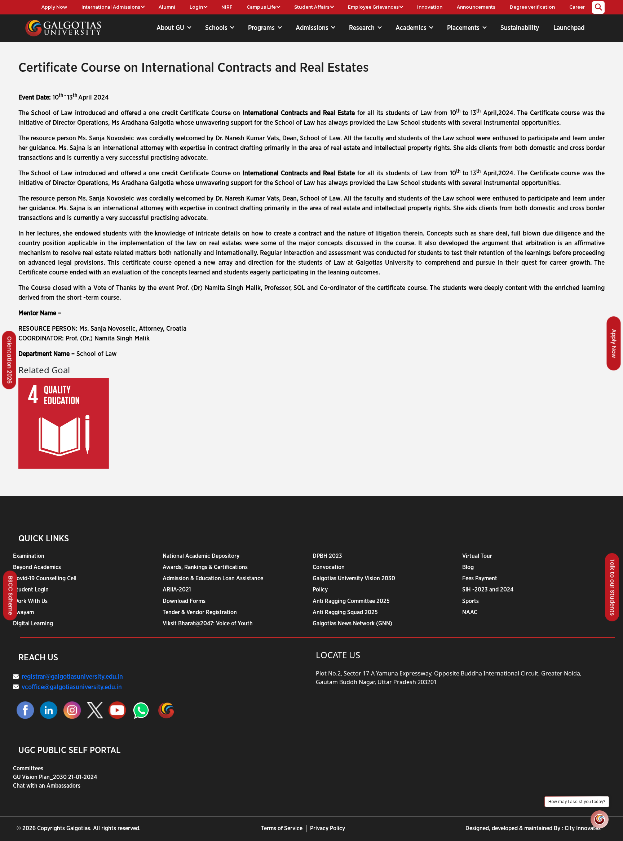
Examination (28, 556)
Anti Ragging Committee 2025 (351, 601)
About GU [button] (171, 28)
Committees (28, 768)
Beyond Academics (37, 567)
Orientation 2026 (9, 360)
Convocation (329, 567)
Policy (320, 590)
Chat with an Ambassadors (46, 786)
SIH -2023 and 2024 (487, 590)
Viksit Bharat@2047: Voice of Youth (208, 623)
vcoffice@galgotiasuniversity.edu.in (72, 687)
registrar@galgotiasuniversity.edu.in (72, 677)
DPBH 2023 (327, 556)
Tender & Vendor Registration (200, 612)
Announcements (476, 7)
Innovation (429, 7)
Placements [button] (464, 28)
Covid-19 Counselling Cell (44, 578)
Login (196, 7)
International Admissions (110, 7)
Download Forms (184, 601)
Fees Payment (479, 578)
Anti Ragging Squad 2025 (345, 612)
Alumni (167, 7)
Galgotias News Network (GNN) (352, 623)
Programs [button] (262, 28)
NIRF (226, 7)
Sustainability (519, 28)
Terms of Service (281, 828)
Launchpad (568, 28)
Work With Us (30, 601)
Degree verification (532, 7)
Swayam (23, 612)
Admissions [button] (313, 28)
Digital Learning (33, 623)
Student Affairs (312, 7)
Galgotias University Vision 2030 (354, 578)
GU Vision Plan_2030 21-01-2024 (55, 777)
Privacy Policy (327, 828)
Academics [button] (412, 28)
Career (577, 7)
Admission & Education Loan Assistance (213, 578)
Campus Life (261, 7)
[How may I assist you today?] (600, 819)
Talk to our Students (612, 587)
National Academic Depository (201, 556)
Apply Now (54, 7)
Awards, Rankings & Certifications (205, 567)
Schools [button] (217, 28)
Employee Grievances (373, 7)
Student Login (31, 590)
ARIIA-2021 (177, 590)
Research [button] (362, 28)
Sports (470, 601)
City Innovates (583, 828)
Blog (468, 567)
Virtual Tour (477, 556)
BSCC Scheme (10, 595)
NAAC (469, 612)
